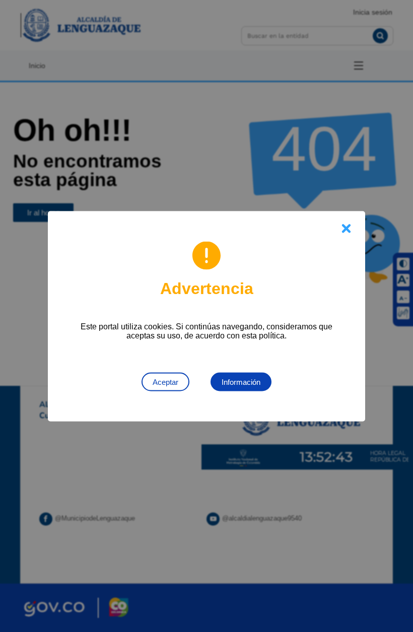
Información (241, 381)
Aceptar (165, 381)
